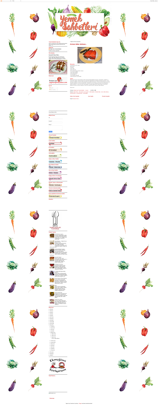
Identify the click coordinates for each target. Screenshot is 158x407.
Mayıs (52, 343)
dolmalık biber (98, 91)
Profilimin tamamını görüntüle (54, 50)
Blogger (80, 403)
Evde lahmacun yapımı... (59, 234)
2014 (51, 321)
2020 (51, 312)
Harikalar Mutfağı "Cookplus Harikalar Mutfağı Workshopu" (60, 250)
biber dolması (76, 91)
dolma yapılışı (92, 91)
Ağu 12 (53, 333)
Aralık (52, 326)
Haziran (52, 342)
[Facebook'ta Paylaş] (95, 90)
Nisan (52, 345)
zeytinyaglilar (85, 93)
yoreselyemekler (79, 93)
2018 (51, 315)
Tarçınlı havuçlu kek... (59, 292)
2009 (51, 355)
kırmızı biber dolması (105, 91)
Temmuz (52, 340)
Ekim (52, 329)
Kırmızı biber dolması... (78, 44)
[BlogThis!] (92, 90)
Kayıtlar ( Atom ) (76, 98)
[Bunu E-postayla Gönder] (91, 90)
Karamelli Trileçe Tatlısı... (54, 55)
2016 (51, 318)
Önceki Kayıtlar (106, 96)
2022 (51, 309)
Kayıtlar (51, 87)
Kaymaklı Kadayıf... (58, 257)
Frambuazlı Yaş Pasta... (59, 264)
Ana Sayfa (90, 96)
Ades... (56, 285)
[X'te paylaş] (94, 90)
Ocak (52, 350)
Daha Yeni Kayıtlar (74, 96)
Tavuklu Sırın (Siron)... (59, 299)
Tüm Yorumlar (52, 89)
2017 (51, 317)
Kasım (52, 327)
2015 (51, 320)
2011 (51, 352)
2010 (51, 353)
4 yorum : (87, 90)
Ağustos (52, 332)
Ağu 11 (53, 335)
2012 (51, 324)
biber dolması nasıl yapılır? (84, 91)
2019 (51, 313)
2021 (51, 310)
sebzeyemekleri (73, 93)
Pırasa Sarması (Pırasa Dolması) (61, 278)
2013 (51, 323)
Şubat (52, 348)
